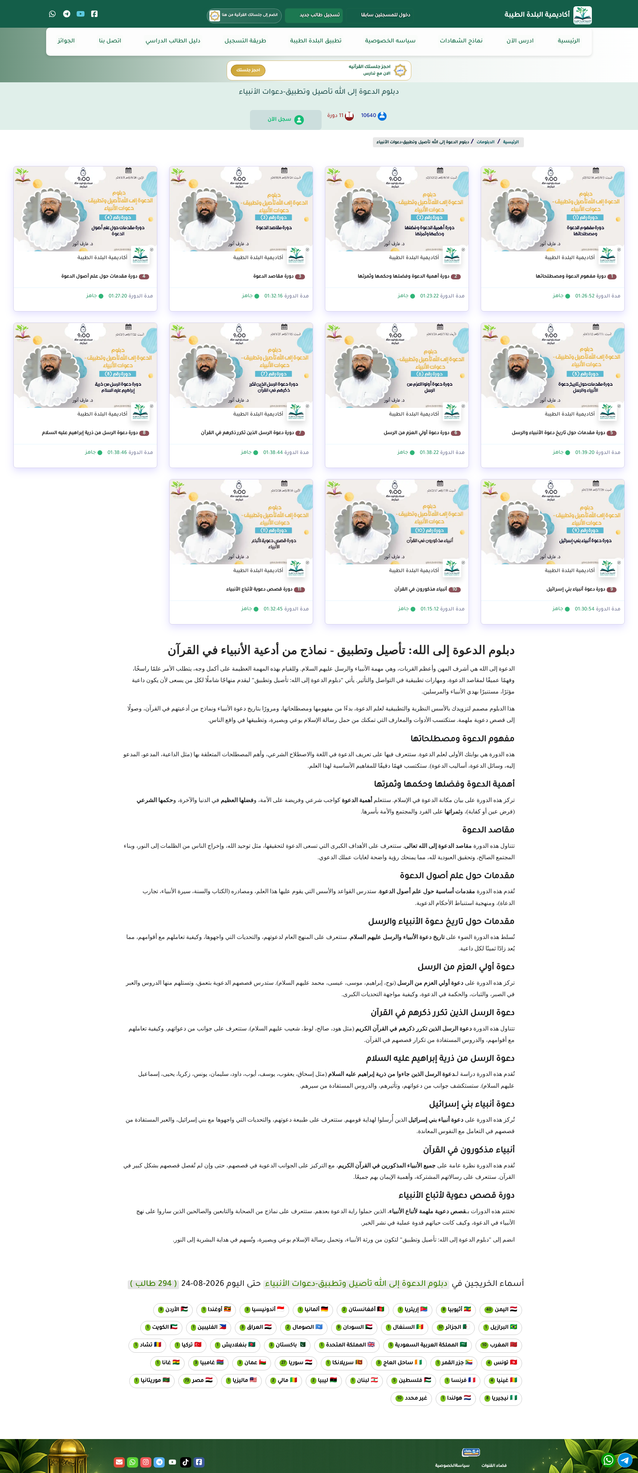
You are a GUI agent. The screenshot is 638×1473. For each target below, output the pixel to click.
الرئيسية (569, 41)
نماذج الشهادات (461, 41)
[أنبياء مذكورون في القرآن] (397, 526)
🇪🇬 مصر (195, 1381)
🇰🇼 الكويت (159, 1328)
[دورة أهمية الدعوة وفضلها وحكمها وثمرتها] (397, 213)
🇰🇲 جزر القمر (452, 1363)
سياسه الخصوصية (390, 41)
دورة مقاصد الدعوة (277, 276)
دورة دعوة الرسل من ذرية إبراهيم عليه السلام (93, 433)
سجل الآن (279, 120)
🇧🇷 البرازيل (497, 1328)
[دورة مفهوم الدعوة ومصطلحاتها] (552, 213)
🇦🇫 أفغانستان (361, 1310)
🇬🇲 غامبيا (206, 1363)
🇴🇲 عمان (249, 1363)
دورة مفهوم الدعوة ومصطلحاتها (574, 276)
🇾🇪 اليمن (498, 1310)
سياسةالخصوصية (452, 1466)
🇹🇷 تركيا (186, 1345)
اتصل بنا (110, 41)
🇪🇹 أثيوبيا (453, 1310)
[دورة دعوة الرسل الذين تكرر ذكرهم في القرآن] (241, 370)
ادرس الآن (520, 41)
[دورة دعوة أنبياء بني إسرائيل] (552, 526)
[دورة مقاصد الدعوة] (241, 213)
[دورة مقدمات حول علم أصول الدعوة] (85, 213)
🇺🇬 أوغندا (213, 1310)
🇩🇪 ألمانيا (310, 1310)
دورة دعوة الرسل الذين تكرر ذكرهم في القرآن (251, 433)
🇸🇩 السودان (352, 1328)
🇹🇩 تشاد (145, 1345)
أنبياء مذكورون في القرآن (425, 589)
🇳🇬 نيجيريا (498, 1398)
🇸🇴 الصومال (301, 1328)
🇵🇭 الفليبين (206, 1328)
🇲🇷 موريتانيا (149, 1381)
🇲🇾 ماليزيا (239, 1381)
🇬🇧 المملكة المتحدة (344, 1345)
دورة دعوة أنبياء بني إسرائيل (579, 589)
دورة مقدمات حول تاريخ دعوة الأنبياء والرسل (562, 433)
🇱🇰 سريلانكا (342, 1363)
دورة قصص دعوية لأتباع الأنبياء (263, 589)
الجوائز (66, 41)
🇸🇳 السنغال (402, 1328)
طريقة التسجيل (245, 41)
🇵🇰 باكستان (285, 1345)
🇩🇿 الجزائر (451, 1328)
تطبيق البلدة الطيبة (316, 41)
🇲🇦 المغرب (496, 1345)
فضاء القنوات (494, 1466)
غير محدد (409, 1398)
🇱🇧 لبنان (362, 1381)
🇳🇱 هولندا (453, 1398)
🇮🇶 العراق (253, 1328)
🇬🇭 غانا (165, 1363)
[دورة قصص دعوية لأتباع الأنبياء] (241, 526)
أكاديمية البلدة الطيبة (537, 15)
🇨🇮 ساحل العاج (396, 1363)
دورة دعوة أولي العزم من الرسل (420, 433)
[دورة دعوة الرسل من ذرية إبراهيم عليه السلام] (85, 370)
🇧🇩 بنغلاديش (232, 1345)
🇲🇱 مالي (281, 1381)
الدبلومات (485, 142)
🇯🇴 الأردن (170, 1310)
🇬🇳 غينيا (500, 1381)
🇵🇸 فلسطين (409, 1381)
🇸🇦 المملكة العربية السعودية (425, 1345)
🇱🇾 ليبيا (321, 1381)
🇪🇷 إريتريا (410, 1310)
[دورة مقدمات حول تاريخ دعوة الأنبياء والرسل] (552, 370)
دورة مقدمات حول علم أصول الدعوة (103, 276)
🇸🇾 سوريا (293, 1363)
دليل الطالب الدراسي (172, 41)
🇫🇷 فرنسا (458, 1381)
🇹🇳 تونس (499, 1363)
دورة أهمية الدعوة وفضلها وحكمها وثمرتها (407, 276)
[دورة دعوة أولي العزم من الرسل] (397, 370)
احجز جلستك (248, 70)
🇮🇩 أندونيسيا (262, 1310)
